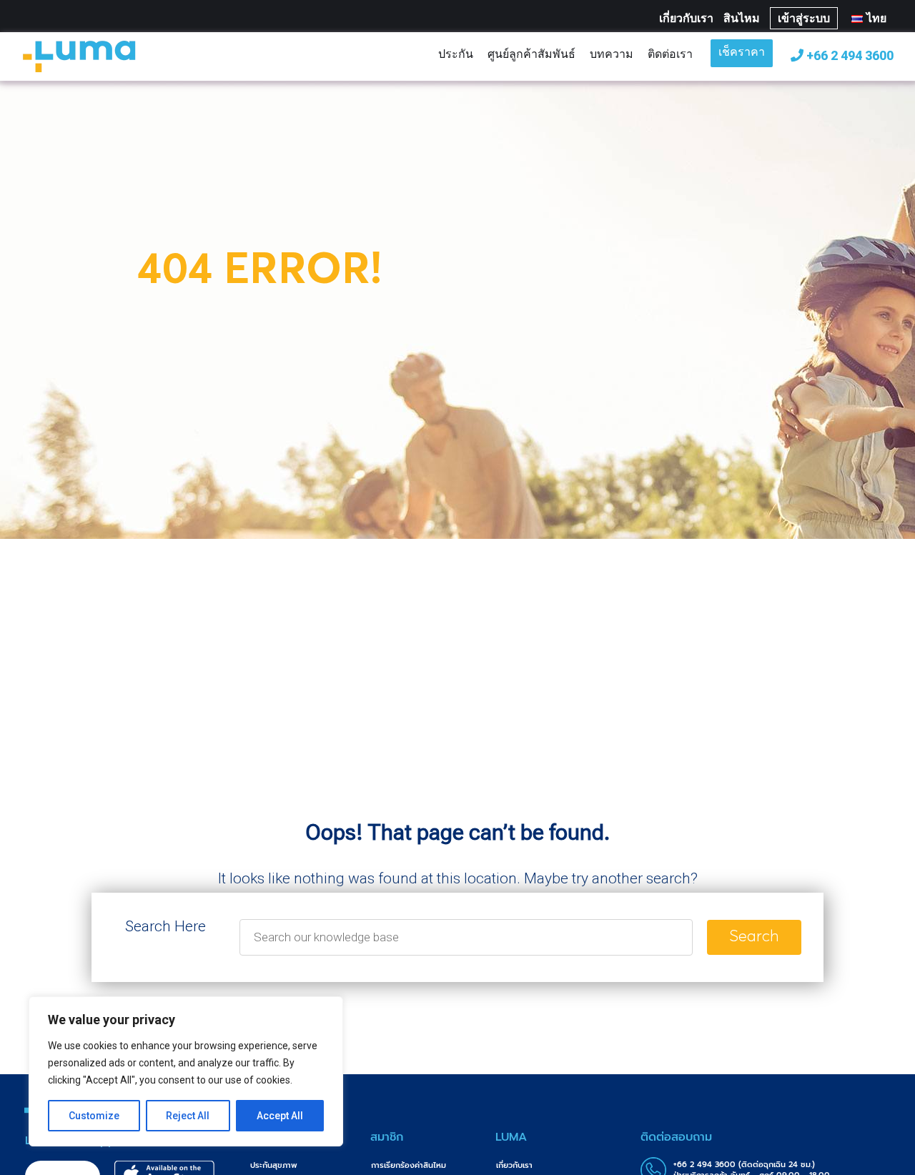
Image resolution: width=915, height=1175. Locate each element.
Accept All (280, 1115)
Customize (94, 1115)
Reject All (187, 1115)
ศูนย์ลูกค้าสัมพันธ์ (531, 53)
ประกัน (455, 53)
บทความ (611, 53)
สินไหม (741, 18)
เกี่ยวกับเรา (686, 18)
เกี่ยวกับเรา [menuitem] (514, 1165)
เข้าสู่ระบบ (804, 18)
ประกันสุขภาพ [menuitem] (273, 1165)
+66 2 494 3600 (848, 55)
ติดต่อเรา (670, 53)
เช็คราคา (741, 53)
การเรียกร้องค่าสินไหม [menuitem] (408, 1165)
